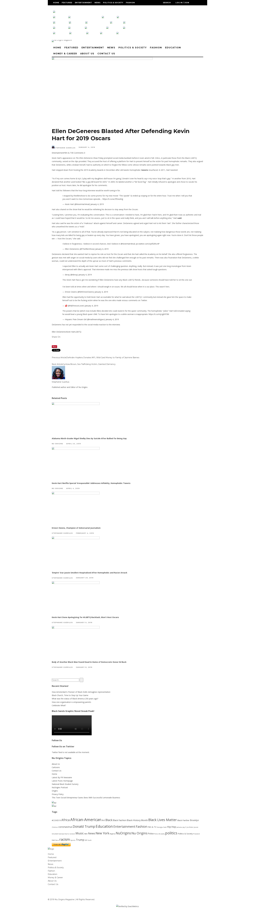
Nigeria (112, 834)
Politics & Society (113, 3)
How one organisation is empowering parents (71, 702)
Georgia (160, 827)
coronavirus (65, 826)
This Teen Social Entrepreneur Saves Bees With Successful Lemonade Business (86, 797)
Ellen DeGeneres (59, 331)
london (72, 834)
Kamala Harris (64, 834)
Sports (72, 840)
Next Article (57, 364)
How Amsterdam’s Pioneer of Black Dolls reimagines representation (81, 692)
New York (102, 833)
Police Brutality (159, 834)
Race (57, 840)
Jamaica (179, 827)
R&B (53, 840)
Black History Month (137, 820)
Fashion (130, 3)
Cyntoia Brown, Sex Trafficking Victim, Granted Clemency (89, 364)
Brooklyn (194, 820)
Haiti (165, 827)
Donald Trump (84, 826)
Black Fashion (119, 820)
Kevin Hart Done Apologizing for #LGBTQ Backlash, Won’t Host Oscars (85, 617)
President (196, 834)
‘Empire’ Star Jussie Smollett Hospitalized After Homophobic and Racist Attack (89, 572)
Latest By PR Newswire (62, 777)
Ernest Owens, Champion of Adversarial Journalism (76, 528)
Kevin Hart (70, 331)
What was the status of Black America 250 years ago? (75, 698)
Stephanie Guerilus (64, 148)
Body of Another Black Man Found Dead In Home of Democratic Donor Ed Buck (89, 662)
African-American (85, 819)
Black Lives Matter (162, 819)
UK (86, 840)
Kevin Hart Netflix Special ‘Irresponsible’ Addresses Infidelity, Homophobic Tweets (91, 483)
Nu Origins (57, 444)
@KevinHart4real (128, 243)
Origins (55, 790)
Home (56, 3)
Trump (80, 840)
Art (103, 820)
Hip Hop (171, 826)
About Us (93, 8)
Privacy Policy (57, 794)
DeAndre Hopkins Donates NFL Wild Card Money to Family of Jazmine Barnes (102, 357)
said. (179, 218)
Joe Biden (190, 827)
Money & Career (76, 8)
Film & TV (68, 153)
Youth (90, 840)
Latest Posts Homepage (62, 781)
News (97, 3)
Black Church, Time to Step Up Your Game (70, 695)
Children (55, 827)
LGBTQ (78, 331)
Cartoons (56, 767)
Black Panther (183, 820)
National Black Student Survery (65, 784)
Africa (65, 820)
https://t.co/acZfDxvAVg (113, 199)
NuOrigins (123, 833)
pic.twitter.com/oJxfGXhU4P (148, 243)
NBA (86, 834)
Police (151, 833)
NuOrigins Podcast (60, 787)
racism (64, 839)
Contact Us (106, 8)
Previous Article (59, 357)
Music (80, 833)
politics (171, 833)
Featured (67, 3)
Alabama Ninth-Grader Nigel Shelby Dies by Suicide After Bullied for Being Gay (89, 438)
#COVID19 (56, 820)
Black (108, 820)
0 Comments (78, 153)
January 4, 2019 (97, 204)
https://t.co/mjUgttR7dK (159, 314)
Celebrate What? (59, 705)
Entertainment (83, 3)
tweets (144, 170)
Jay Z (184, 827)
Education (59, 8)
